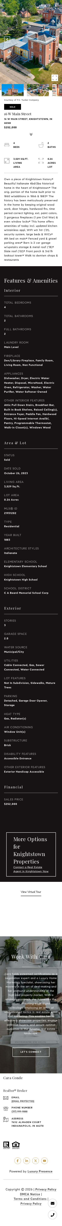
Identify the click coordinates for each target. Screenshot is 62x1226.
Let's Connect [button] (31, 1052)
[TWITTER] (35, 1160)
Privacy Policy (45, 1189)
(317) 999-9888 (19, 1111)
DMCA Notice (30, 1194)
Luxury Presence (40, 1171)
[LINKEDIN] (26, 1160)
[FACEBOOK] (17, 1160)
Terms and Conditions (30, 1199)
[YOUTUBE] (44, 1160)
